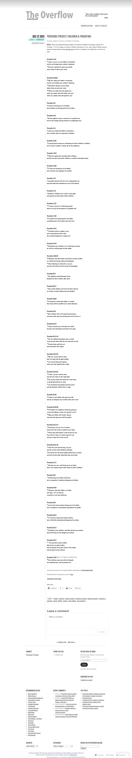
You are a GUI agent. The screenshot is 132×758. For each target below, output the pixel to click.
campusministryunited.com (35, 698)
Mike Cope (31, 714)
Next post (71, 642)
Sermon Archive (87, 25)
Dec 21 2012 (38, 36)
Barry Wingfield (32, 694)
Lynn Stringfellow (33, 710)
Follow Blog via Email (88, 651)
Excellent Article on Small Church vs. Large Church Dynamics (65, 710)
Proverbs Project (38, 43)
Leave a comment (36, 39)
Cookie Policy (73, 755)
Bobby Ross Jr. (32, 696)
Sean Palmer (31, 725)
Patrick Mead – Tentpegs (35, 718)
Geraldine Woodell (33, 704)
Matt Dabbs (31, 712)
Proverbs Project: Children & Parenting (93, 700)
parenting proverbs (81, 599)
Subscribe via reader (86, 680)
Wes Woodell (31, 735)
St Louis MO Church (33, 727)
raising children (57, 601)
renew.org (31, 721)
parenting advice (70, 599)
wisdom (65, 601)
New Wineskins (32, 716)
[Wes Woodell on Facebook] (29, 655)
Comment (101, 632)
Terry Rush (31, 729)
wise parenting (81, 601)
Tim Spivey (31, 731)
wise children (72, 601)
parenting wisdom (93, 599)
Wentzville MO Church (34, 733)
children (55, 599)
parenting (61, 599)
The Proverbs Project (87, 570)
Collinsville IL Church (34, 700)
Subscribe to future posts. (54, 578)
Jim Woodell (31, 706)
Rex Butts (30, 723)
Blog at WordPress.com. (53, 757)
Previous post (62, 642)
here (72, 574)
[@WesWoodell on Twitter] (36, 655)
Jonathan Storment (33, 708)
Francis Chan (32, 702)
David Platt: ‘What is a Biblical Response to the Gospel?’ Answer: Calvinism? (64, 700)
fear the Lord (69, 49)
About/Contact (101, 25)
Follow (84, 664)
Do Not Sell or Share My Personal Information (73, 757)
